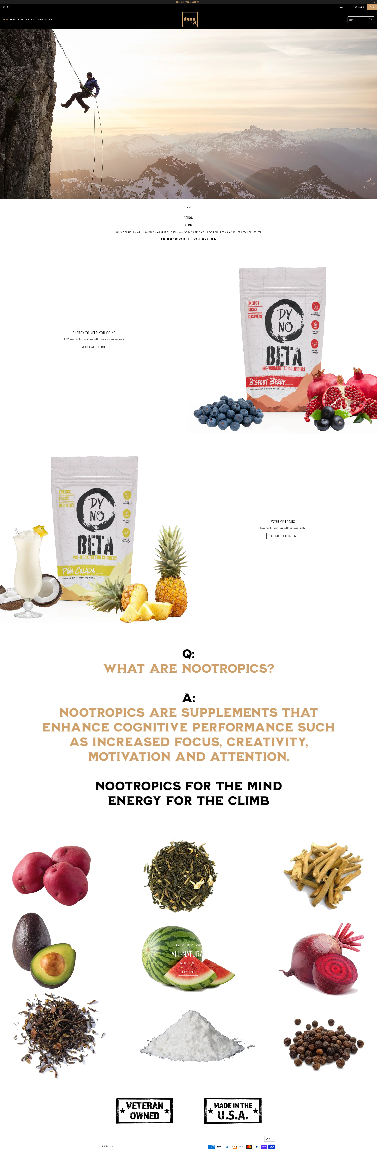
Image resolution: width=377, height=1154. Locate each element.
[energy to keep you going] (282, 339)
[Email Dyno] (8, 7)
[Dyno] (190, 19)
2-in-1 (34, 19)
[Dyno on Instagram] (3, 7)
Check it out (188, 972)
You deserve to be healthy (282, 535)
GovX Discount (45, 19)
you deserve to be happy (94, 347)
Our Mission (23, 19)
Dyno (110, 1146)
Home (5, 19)
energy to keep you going (94, 332)
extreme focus (283, 521)
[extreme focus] (94, 528)
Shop (12, 19)
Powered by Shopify (121, 1146)
